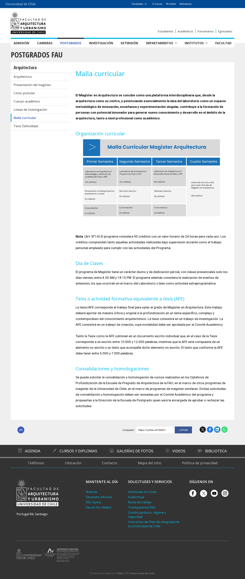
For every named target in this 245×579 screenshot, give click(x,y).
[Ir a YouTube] (214, 493)
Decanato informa (99, 497)
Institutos (194, 43)
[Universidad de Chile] (21, 3)
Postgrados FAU (37, 54)
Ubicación (73, 463)
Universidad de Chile (142, 573)
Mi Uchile (171, 4)
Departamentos (159, 43)
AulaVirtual (136, 497)
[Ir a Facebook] (192, 493)
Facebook (210, 429)
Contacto (109, 463)
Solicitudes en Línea (142, 492)
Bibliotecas (186, 4)
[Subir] (20, 429)
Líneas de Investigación (30, 109)
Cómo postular (24, 93)
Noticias (91, 492)
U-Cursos (157, 4)
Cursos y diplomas (78, 451)
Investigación (101, 43)
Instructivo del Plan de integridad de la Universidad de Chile (154, 524)
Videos (178, 451)
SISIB (119, 573)
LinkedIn (217, 429)
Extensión (129, 43)
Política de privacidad (199, 463)
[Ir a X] (203, 493)
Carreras (44, 43)
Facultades (137, 4)
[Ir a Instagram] (225, 493)
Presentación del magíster (32, 85)
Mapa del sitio (149, 463)
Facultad (223, 43)
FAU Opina (93, 502)
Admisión (21, 43)
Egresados (225, 31)
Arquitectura (25, 67)
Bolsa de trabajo (140, 502)
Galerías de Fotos (135, 451)
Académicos (185, 31)
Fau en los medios (98, 507)
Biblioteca (216, 451)
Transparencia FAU (142, 507)
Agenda (32, 451)
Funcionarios (206, 31)
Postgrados (70, 43)
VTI (127, 573)
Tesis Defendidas (26, 126)
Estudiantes (165, 31)
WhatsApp (224, 429)
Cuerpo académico (27, 101)
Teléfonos (36, 463)
